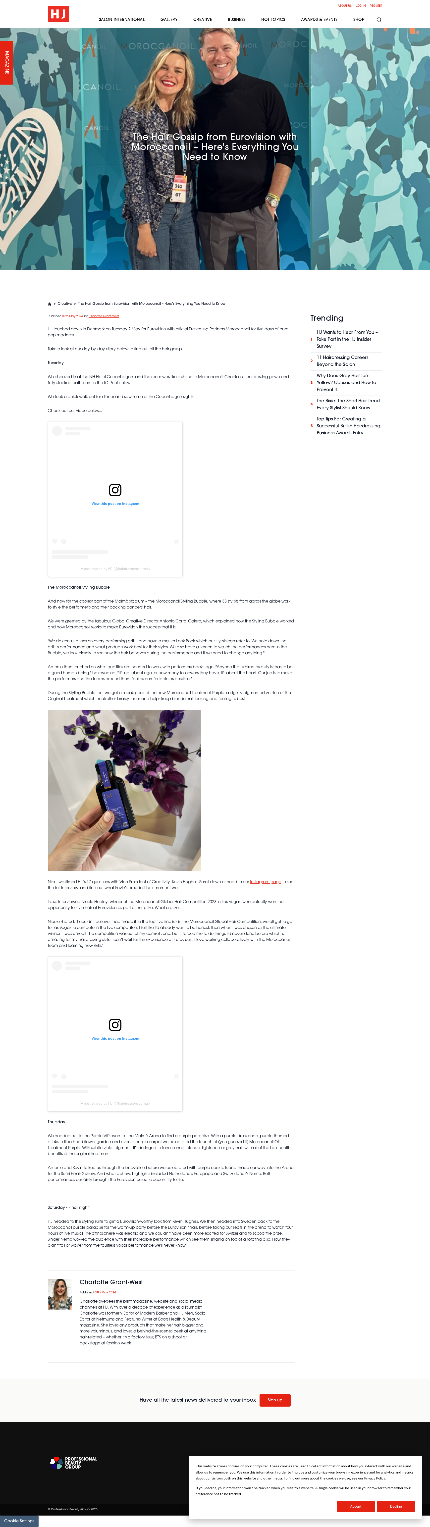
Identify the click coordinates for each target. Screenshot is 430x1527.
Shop (358, 20)
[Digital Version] (4, 31)
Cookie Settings (19, 1521)
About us (345, 5)
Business (236, 20)
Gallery (169, 20)
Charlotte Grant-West (104, 316)
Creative (65, 304)
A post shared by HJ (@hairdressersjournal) (115, 569)
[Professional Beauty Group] (74, 1463)
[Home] (50, 304)
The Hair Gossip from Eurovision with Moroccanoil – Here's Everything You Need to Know (151, 304)
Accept (356, 1506)
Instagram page (265, 882)
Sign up (275, 1400)
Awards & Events (319, 20)
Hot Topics (273, 20)
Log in (361, 5)
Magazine (6, 63)
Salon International (122, 20)
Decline (396, 1506)
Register (376, 5)
